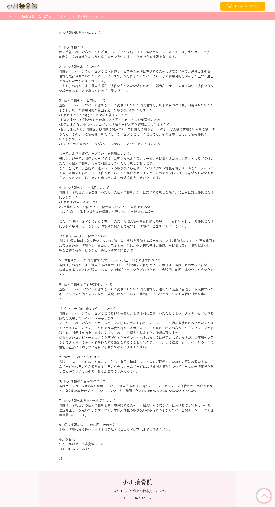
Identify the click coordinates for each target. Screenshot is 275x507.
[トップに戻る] (264, 496)
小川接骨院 (22, 6)
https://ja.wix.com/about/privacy (172, 390)
